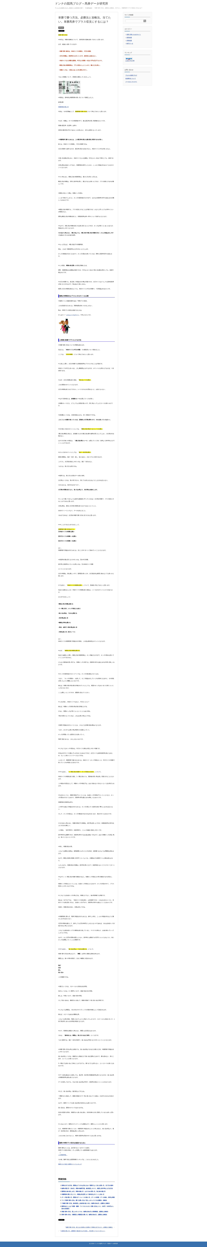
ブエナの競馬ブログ (131, 75)
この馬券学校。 (62, 1155)
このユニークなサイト (72, 315)
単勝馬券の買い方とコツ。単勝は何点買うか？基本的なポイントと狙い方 (83, 1194)
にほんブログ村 (129, 60)
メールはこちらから (131, 81)
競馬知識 (61, 27)
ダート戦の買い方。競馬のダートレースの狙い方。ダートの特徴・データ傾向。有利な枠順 (88, 1197)
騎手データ (130, 43)
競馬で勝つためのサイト (134, 34)
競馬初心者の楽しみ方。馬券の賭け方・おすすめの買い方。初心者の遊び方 (84, 1191)
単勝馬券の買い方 (63, 107)
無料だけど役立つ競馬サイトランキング (70, 1164)
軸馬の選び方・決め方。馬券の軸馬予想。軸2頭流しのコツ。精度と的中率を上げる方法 (87, 1188)
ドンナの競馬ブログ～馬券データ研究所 (81, 3)
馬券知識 (129, 40)
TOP (69, 8)
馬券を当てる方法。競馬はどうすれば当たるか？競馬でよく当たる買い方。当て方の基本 (87, 1185)
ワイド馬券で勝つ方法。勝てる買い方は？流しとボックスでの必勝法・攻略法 (84, 1200)
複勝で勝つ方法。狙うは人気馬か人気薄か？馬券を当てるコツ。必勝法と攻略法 (89, 1227)
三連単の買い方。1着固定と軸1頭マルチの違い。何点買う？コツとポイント (83, 1231)
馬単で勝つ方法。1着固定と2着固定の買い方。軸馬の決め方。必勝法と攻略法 (84, 1214)
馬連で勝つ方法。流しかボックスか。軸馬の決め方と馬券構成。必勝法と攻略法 (85, 1211)
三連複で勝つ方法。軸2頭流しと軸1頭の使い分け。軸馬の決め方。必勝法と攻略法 (86, 1203)
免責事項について (130, 78)
